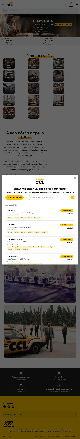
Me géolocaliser (16, 197)
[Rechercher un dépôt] (72, 197)
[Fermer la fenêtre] (75, 178)
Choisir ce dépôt (67, 210)
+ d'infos (69, 213)
